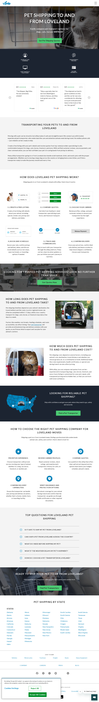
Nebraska (46, 621)
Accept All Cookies (37, 695)
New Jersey (46, 630)
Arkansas (10, 621)
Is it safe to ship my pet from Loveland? (43, 530)
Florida (9, 635)
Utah (80, 621)
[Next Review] (89, 97)
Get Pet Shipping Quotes (49, 41)
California (10, 624)
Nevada (45, 624)
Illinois (27, 612)
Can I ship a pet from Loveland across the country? (49, 537)
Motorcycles (28, 658)
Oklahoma (63, 621)
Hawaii (9, 641)
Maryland (28, 633)
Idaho (9, 644)
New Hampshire (48, 627)
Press (60, 665)
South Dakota (82, 612)
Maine (27, 630)
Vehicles (14, 658)
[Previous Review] (10, 97)
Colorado (10, 627)
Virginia (81, 627)
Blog (77, 665)
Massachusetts (30, 635)
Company (23, 665)
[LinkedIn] (68, 673)
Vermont (81, 624)
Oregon (63, 624)
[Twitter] (49, 673)
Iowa (26, 618)
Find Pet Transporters (49, 588)
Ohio (62, 618)
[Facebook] (37, 673)
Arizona (9, 618)
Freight (55, 658)
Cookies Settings (11, 688)
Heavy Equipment (81, 658)
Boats (67, 658)
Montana (46, 618)
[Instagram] (43, 673)
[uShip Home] (7, 3)
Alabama (10, 612)
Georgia (9, 638)
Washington (82, 630)
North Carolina (65, 612)
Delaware (10, 633)
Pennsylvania (64, 627)
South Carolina (65, 633)
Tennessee (81, 615)
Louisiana (28, 627)
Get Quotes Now (49, 282)
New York (46, 635)
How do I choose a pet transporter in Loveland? (47, 558)
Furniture (43, 658)
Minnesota (28, 641)
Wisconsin (81, 635)
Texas (80, 618)
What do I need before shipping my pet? (43, 544)
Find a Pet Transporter (68, 413)
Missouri (46, 615)
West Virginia (82, 633)
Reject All (35, 688)
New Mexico (47, 633)
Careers (43, 665)
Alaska (9, 615)
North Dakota (65, 615)
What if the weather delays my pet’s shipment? (46, 551)
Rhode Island (64, 630)
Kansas (27, 621)
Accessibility (75, 691)
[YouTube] (55, 673)
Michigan (28, 638)
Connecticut (11, 630)
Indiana (27, 615)
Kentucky (28, 624)
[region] (31, 688)
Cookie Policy (61, 691)
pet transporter (36, 325)
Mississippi (46, 612)
